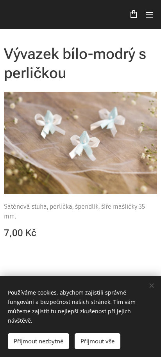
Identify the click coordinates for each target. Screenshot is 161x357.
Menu (149, 14)
